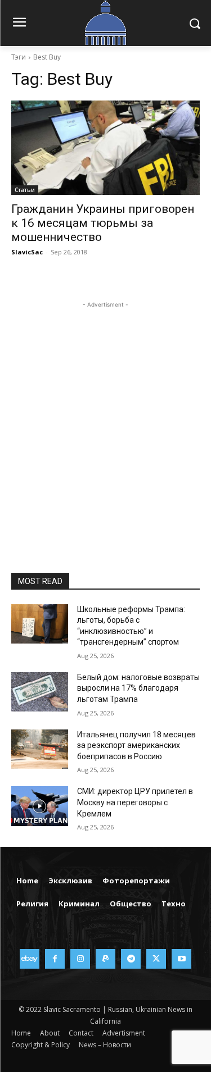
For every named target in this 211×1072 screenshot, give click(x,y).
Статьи (25, 190)
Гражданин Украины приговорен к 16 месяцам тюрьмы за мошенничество (102, 223)
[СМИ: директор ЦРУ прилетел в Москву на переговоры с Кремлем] (39, 805)
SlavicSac (27, 252)
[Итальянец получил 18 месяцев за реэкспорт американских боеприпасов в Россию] (39, 749)
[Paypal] (105, 959)
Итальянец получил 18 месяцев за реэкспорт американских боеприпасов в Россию (136, 745)
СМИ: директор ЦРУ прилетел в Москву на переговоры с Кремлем (135, 802)
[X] (156, 959)
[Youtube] (181, 959)
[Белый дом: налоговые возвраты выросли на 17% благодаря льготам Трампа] (39, 691)
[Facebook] (55, 959)
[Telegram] (131, 959)
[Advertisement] (105, 416)
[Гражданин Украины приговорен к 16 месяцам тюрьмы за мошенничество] (105, 148)
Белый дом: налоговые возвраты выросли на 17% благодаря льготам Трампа (138, 688)
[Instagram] (80, 959)
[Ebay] (29, 959)
